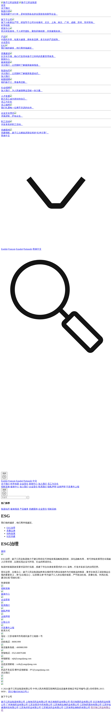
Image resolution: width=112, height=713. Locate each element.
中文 (35, 481)
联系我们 (42, 487)
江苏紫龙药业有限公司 (52, 707)
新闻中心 (5, 59)
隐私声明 (52, 487)
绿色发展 (11, 533)
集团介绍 (29, 12)
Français (11, 249)
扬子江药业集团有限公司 (13, 702)
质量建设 (28, 54)
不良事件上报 (72, 487)
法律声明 (61, 487)
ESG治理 (11, 528)
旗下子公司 (48, 21)
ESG (17, 46)
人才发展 (14, 97)
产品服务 (24, 509)
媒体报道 (20, 63)
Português (27, 249)
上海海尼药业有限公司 (37, 702)
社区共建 (11, 536)
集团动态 (20, 72)
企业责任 (5, 42)
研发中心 (31, 29)
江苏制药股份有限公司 (91, 704)
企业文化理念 (12, 114)
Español (19, 249)
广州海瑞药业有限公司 (17, 704)
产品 (30, 38)
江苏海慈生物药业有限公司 (66, 704)
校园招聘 (14, 80)
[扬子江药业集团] (10, 2)
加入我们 (5, 76)
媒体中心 (14, 487)
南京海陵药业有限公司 (59, 702)
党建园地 (25, 131)
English (4, 249)
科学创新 (5, 25)
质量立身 (11, 530)
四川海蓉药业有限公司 (81, 702)
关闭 (4, 473)
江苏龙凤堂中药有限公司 (40, 704)
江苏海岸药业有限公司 (30, 707)
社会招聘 (22, 89)
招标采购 (5, 487)
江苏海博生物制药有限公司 (77, 707)
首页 (3, 5)
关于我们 (5, 8)
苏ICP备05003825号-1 (18, 691)
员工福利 (17, 106)
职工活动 (12, 123)
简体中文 (37, 249)
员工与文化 (6, 102)
